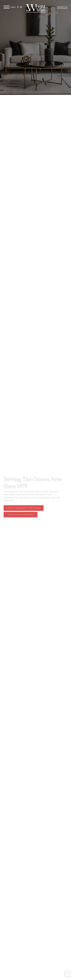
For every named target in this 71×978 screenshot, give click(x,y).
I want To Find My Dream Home (20, 514)
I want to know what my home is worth (23, 508)
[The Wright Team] (35, 7)
